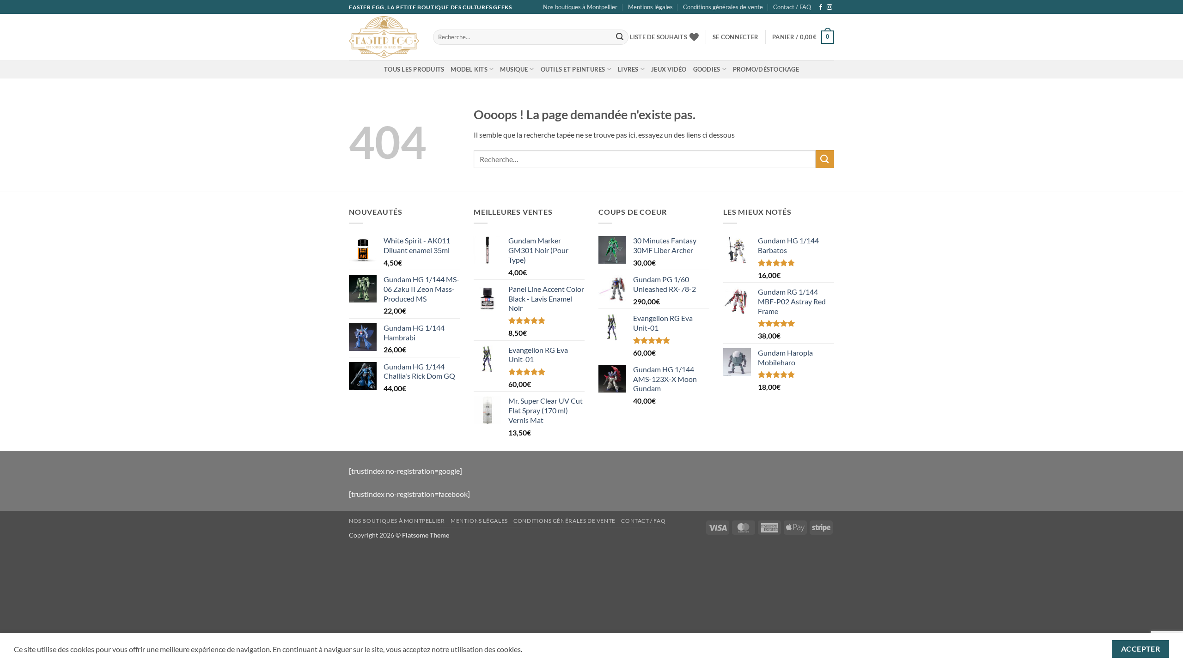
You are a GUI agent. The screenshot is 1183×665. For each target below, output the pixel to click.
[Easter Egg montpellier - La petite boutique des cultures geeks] (384, 37)
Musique (514, 69)
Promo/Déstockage (766, 69)
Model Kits (469, 69)
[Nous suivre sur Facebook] (820, 7)
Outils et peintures (573, 69)
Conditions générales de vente (723, 7)
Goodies (706, 69)
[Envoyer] (620, 37)
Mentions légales (650, 7)
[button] (735, 37)
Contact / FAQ (792, 7)
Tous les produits (414, 69)
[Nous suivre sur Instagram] (829, 7)
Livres (628, 69)
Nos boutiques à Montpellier (580, 7)
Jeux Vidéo (669, 69)
